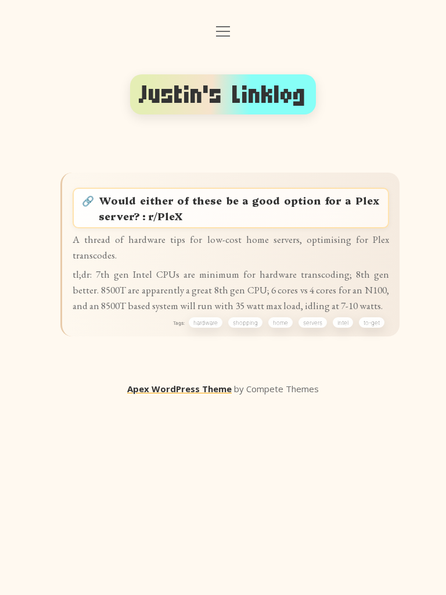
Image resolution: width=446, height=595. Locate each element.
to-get (372, 322)
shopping (245, 322)
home (280, 322)
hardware (205, 322)
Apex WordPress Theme (179, 389)
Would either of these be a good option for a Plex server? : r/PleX (239, 208)
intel (342, 322)
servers (312, 322)
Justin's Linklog (223, 94)
